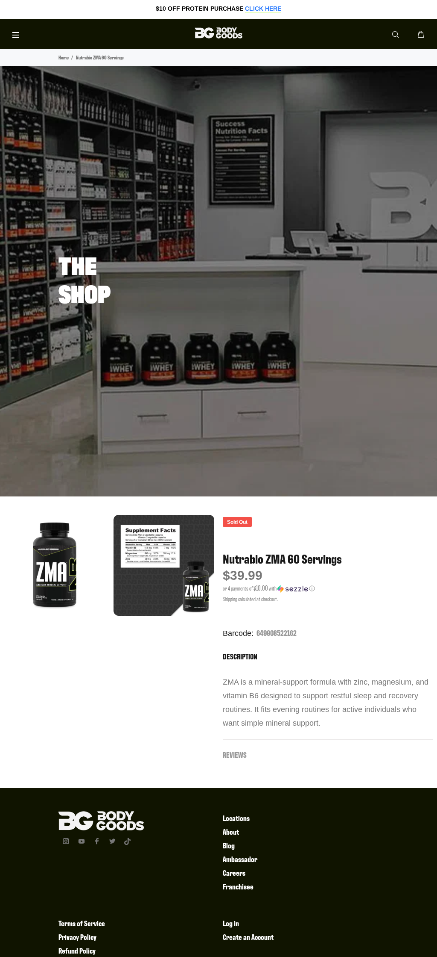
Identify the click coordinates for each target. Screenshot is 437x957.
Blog (229, 845)
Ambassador (240, 859)
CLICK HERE (263, 8)
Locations (236, 818)
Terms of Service (81, 923)
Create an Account (248, 937)
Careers (234, 872)
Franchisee (238, 886)
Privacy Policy (77, 937)
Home (63, 57)
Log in (231, 923)
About (231, 831)
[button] (328, 588)
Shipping (230, 599)
